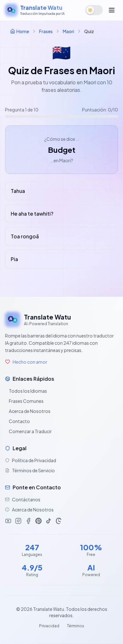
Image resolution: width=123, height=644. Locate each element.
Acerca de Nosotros (29, 411)
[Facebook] (28, 521)
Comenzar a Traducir (30, 431)
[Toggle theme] (94, 10)
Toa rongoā (25, 236)
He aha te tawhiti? (32, 213)
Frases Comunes (26, 401)
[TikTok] (48, 521)
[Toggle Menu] (111, 10)
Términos (75, 625)
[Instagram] (18, 521)
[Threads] (59, 521)
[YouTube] (8, 521)
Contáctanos (26, 499)
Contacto (19, 421)
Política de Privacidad (34, 460)
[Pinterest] (38, 521)
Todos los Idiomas (28, 391)
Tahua (18, 191)
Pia (14, 259)
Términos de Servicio (33, 470)
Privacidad (49, 625)
